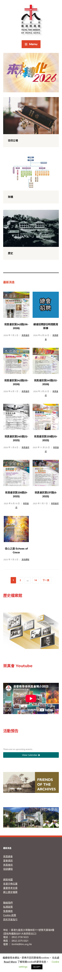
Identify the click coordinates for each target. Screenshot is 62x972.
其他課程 (25, 559)
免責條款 (8, 911)
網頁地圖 (8, 879)
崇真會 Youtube (17, 666)
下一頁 (46, 580)
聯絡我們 (8, 902)
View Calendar (30, 754)
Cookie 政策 (9, 915)
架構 (10, 196)
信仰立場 (13, 140)
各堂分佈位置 (10, 883)
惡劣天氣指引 (10, 919)
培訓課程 (8, 868)
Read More (10, 961)
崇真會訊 (25, 335)
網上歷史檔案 (10, 892)
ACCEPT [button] (37, 966)
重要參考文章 (10, 887)
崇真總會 (8, 856)
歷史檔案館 (12, 595)
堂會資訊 (8, 860)
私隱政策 (8, 906)
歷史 (10, 253)
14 (35, 580)
